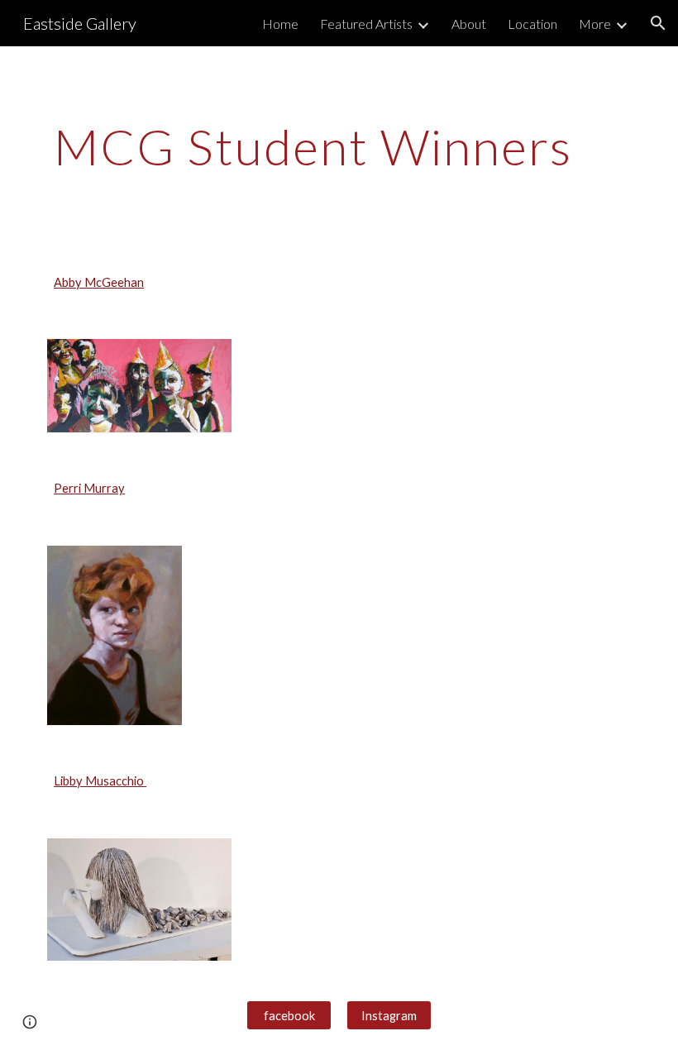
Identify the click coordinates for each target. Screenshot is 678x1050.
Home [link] (280, 23)
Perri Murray (89, 488)
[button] (658, 23)
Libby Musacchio (100, 781)
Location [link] (532, 23)
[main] (339, 146)
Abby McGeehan (99, 282)
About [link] (468, 23)
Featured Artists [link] (366, 23)
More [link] (595, 23)
